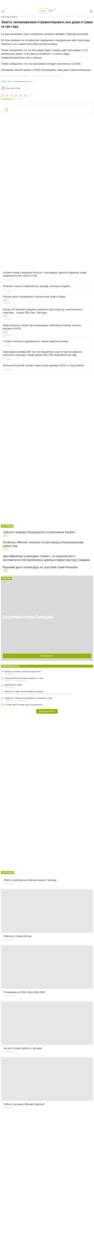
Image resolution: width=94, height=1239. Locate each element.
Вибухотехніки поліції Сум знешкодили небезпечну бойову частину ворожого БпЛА (42, 327)
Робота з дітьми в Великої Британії (24, 1104)
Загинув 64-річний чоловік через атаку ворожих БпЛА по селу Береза (43, 365)
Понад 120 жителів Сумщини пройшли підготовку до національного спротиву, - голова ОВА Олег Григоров (43, 311)
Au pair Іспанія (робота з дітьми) (23, 1048)
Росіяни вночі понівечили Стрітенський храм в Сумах (34, 296)
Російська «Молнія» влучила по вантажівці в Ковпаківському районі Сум (43, 544)
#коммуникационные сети (23, 81)
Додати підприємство (47, 711)
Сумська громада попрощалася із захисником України (39, 532)
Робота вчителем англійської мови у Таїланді (30, 880)
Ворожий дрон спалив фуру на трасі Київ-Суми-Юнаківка (40, 567)
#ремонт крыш (6, 81)
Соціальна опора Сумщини (28, 617)
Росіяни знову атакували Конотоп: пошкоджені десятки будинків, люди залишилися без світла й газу (44, 274)
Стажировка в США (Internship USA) (24, 992)
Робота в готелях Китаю (18, 936)
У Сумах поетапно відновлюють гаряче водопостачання (36, 341)
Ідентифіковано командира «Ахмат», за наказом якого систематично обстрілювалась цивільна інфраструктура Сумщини (46, 558)
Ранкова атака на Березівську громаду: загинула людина (36, 286)
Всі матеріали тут (47, 656)
